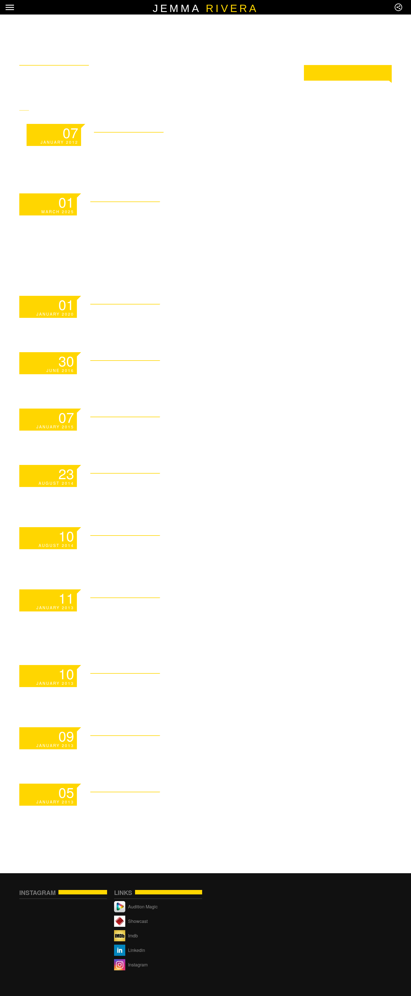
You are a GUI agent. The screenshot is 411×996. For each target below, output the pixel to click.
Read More (228, 127)
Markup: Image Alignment (175, 683)
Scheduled (127, 314)
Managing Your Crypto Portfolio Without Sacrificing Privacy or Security (167, 232)
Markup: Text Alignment (171, 745)
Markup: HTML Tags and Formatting (167, 614)
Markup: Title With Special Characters (180, 809)
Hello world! (135, 370)
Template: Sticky (150, 142)
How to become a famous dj (184, 483)
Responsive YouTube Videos (184, 545)
